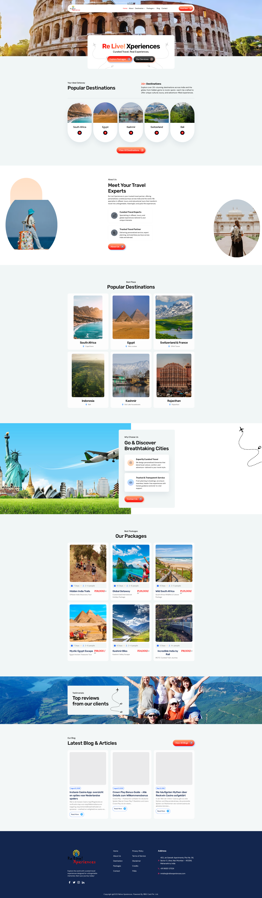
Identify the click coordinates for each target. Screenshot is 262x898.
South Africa (88, 342)
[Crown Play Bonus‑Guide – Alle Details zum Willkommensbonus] (131, 768)
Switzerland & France (174, 342)
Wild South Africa (165, 591)
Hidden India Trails (80, 591)
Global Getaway (121, 591)
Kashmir (131, 400)
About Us (115, 246)
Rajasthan (174, 400)
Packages (150, 8)
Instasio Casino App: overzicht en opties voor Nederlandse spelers (86, 795)
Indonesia (88, 400)
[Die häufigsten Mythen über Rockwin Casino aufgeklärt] (174, 768)
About (131, 8)
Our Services (142, 59)
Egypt (131, 342)
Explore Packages (118, 59)
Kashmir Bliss (120, 651)
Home (125, 8)
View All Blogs (181, 743)
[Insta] (78, 882)
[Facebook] (69, 882)
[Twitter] (74, 882)
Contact (164, 8)
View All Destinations (129, 150)
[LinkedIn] (83, 882)
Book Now (184, 8)
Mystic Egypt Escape (81, 651)
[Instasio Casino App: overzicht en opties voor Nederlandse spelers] (88, 768)
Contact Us (132, 499)
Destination (139, 8)
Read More (75, 814)
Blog (158, 8)
